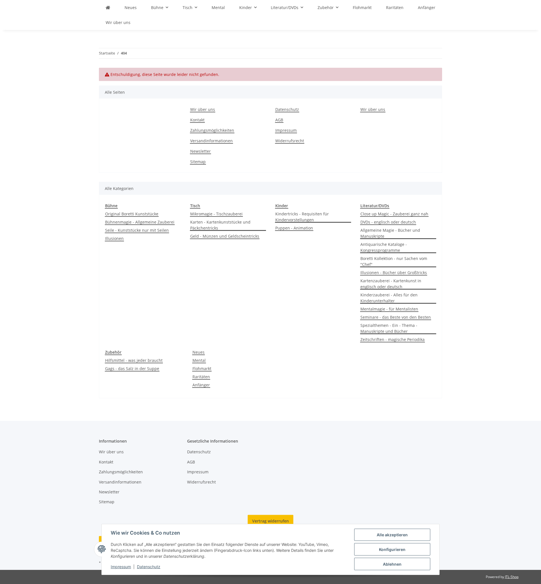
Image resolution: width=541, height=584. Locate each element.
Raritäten (201, 376)
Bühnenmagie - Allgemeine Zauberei (139, 222)
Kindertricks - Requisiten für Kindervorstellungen (302, 216)
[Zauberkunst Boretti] (108, 7)
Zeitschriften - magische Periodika (392, 339)
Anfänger (201, 385)
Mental (199, 360)
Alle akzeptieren (392, 534)
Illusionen (114, 238)
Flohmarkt (201, 368)
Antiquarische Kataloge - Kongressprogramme (383, 247)
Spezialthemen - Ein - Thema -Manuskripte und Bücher (388, 328)
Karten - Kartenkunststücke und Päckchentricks (220, 225)
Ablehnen (392, 564)
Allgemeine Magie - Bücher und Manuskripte (390, 233)
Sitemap (198, 161)
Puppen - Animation (294, 228)
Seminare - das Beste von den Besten (395, 317)
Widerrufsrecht (289, 140)
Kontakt (197, 120)
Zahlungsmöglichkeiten (212, 130)
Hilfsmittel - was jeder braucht (134, 360)
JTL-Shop (511, 576)
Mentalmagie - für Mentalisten (389, 309)
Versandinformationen (211, 140)
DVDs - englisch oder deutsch (388, 222)
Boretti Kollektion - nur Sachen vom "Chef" (393, 261)
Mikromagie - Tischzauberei (216, 213)
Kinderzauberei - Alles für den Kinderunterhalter (389, 297)
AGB (279, 120)
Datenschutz (148, 566)
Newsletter (200, 151)
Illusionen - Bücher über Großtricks (393, 272)
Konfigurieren (392, 549)
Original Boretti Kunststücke (131, 213)
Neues (198, 352)
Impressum (121, 566)
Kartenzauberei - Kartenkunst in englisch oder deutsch (390, 283)
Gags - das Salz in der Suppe (132, 368)
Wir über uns (118, 22)
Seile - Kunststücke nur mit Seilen (137, 230)
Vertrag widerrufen (270, 521)
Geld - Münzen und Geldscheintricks (224, 236)
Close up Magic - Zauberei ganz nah (394, 213)
